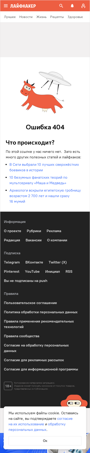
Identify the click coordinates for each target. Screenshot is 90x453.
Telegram (12, 262)
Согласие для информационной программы (41, 369)
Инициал (52, 271)
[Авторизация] (83, 5)
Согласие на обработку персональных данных (36, 348)
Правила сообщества (21, 336)
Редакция (12, 240)
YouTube (32, 271)
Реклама (54, 231)
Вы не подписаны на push (25, 280)
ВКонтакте (34, 262)
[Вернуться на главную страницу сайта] (23, 6)
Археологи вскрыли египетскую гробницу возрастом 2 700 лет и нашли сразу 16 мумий (45, 196)
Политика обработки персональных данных (41, 312)
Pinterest (11, 271)
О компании (57, 240)
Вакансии (34, 240)
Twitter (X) (58, 262)
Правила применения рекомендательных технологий (39, 324)
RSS (69, 271)
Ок (45, 440)
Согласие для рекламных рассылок (34, 360)
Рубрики (34, 231)
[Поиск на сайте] (61, 5)
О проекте (12, 231)
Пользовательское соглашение (30, 303)
